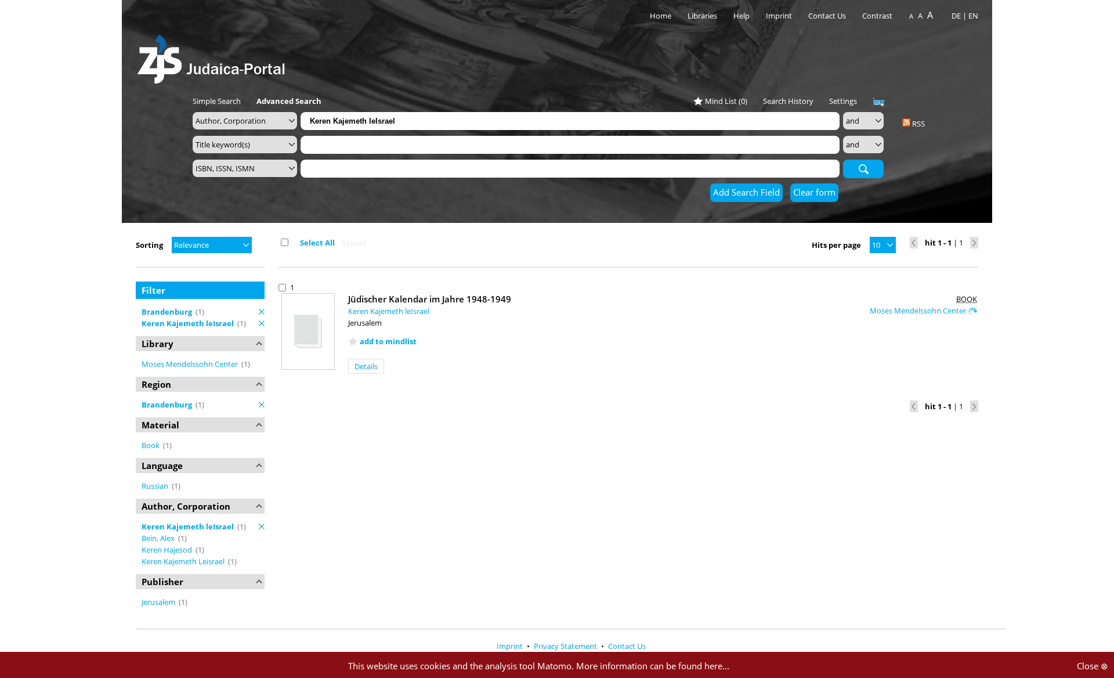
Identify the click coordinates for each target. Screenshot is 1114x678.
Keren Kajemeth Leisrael (184, 561)
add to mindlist (388, 341)
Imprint (779, 15)
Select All (317, 242)
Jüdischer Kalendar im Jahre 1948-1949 (429, 299)
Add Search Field (746, 192)
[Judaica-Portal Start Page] (214, 56)
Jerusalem (159, 602)
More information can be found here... (652, 666)
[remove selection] (262, 312)
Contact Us (828, 15)
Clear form (814, 192)
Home (660, 15)
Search (863, 168)
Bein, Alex (159, 538)
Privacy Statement (566, 646)
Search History (788, 101)
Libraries (702, 15)
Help (741, 15)
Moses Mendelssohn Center (191, 364)
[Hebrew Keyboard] (878, 102)
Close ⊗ (1092, 666)
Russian (156, 486)
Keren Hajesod (168, 549)
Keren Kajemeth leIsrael (388, 311)
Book (151, 445)
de (956, 15)
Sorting (149, 245)
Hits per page (836, 245)
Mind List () (726, 101)
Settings (843, 101)
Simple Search (217, 101)
